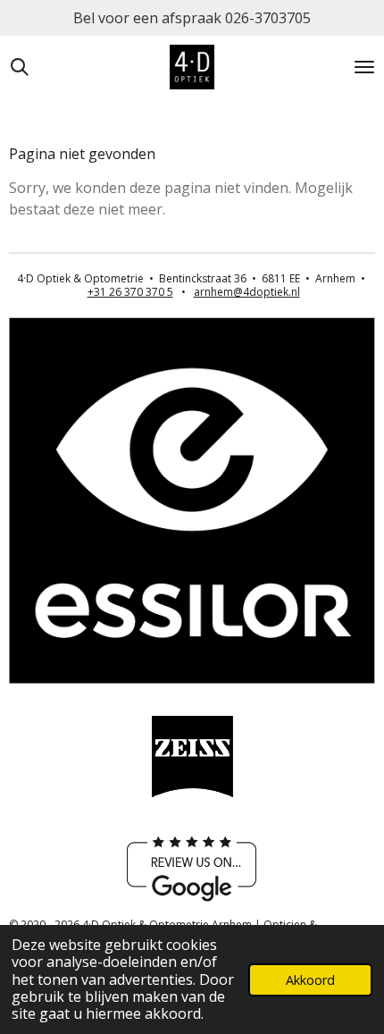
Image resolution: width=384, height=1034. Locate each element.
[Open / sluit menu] (364, 67)
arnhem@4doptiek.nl (247, 291)
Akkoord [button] (310, 979)
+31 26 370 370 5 (130, 291)
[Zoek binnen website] (19, 67)
